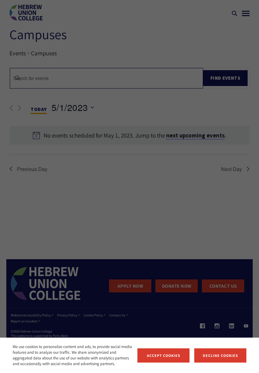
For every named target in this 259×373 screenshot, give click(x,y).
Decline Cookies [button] (220, 355)
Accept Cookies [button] (163, 355)
